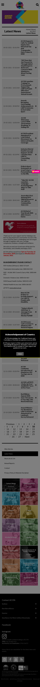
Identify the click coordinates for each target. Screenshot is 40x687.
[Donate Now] (36, 171)
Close (20, 354)
